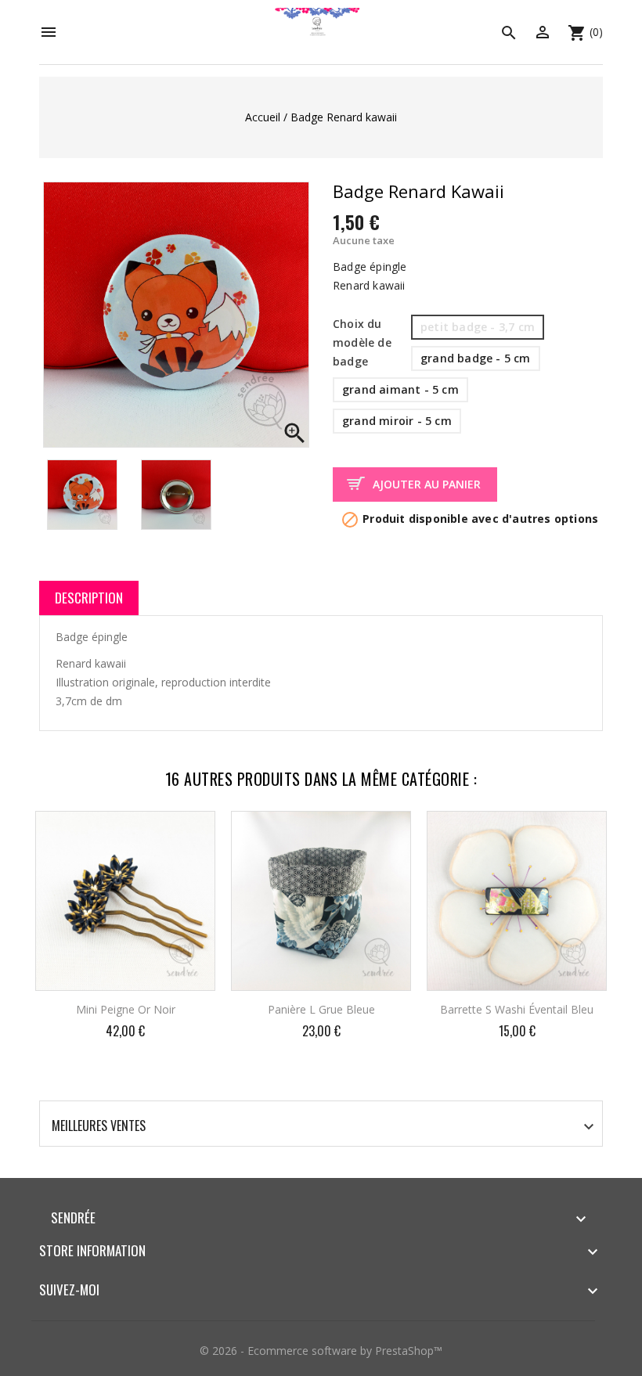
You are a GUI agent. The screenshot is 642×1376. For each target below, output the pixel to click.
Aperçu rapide (189, 833)
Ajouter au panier (427, 484)
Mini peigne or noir (125, 1009)
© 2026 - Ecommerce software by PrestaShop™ (321, 1350)
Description (89, 597)
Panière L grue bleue (321, 1009)
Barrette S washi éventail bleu (516, 1009)
